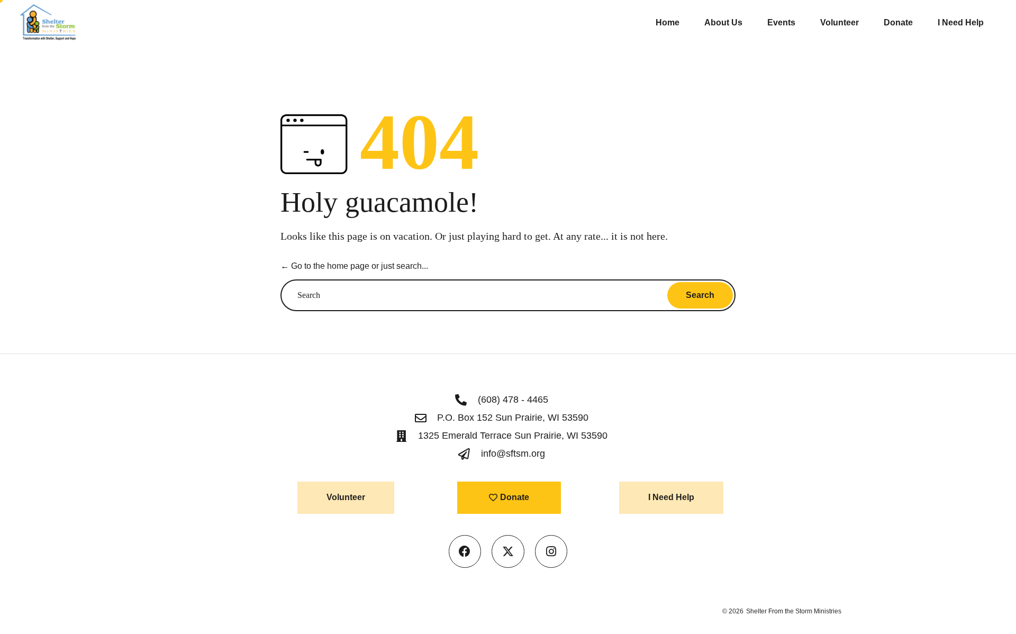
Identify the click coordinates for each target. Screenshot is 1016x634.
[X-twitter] (508, 551)
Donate (898, 22)
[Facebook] (465, 551)
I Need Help (961, 22)
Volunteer (839, 22)
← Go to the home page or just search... (354, 265)
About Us (723, 22)
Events (781, 22)
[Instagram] (551, 551)
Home (667, 22)
